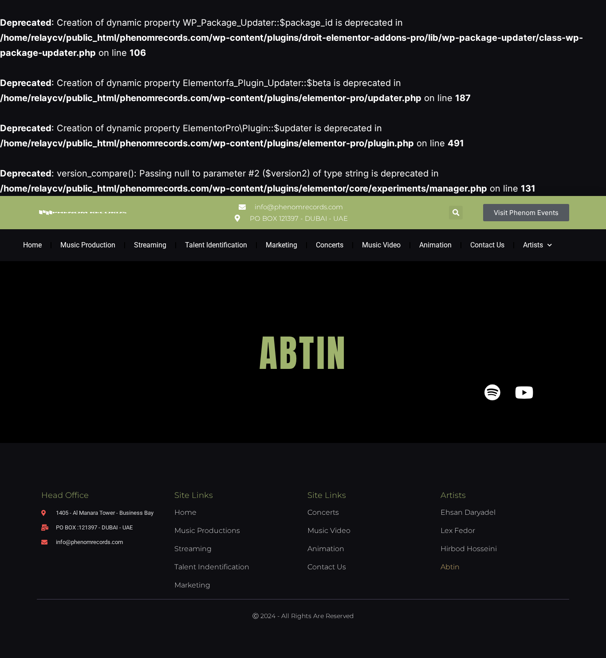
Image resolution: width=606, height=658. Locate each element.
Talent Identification (216, 245)
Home (32, 245)
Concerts (329, 245)
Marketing (281, 245)
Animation (435, 245)
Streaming (150, 245)
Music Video (381, 245)
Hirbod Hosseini (469, 548)
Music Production (87, 245)
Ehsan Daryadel (468, 512)
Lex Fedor (458, 530)
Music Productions (207, 530)
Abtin (450, 567)
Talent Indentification (211, 567)
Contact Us (487, 245)
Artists (533, 245)
